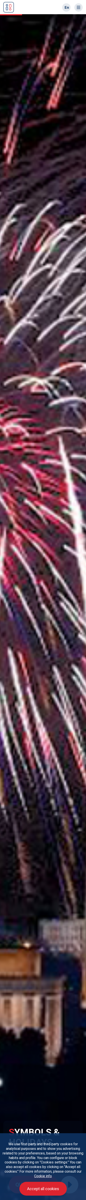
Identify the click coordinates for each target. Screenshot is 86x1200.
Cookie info (43, 1176)
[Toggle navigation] (78, 7)
